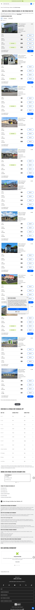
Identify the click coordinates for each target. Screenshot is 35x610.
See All (19, 32)
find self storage (6, 7)
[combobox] (18, 3)
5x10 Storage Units (4, 489)
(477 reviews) (23, 212)
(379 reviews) (23, 55)
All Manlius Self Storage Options (6, 497)
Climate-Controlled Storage (5, 493)
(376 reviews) (23, 86)
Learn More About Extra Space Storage (17, 581)
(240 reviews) (23, 118)
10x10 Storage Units (4, 491)
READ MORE (19, 14)
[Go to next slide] (34, 478)
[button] (17, 501)
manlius (11, 7)
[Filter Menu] (2, 18)
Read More (17, 561)
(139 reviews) (23, 243)
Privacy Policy (12, 609)
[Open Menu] (1, 4)
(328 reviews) (23, 275)
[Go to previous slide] (1, 478)
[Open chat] (33, 608)
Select (30, 35)
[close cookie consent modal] (27, 297)
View (30, 82)
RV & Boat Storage (4, 495)
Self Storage (5, 18)
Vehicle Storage (10, 18)
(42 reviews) (23, 369)
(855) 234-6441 (17, 578)
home (2, 7)
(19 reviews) (23, 149)
